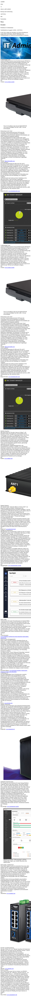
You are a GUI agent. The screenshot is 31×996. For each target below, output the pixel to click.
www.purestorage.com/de (13, 806)
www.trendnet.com (10, 893)
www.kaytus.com (8, 703)
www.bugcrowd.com (11, 529)
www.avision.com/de (9, 81)
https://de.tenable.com (10, 161)
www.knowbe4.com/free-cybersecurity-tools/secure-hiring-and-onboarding (14, 671)
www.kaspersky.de (10, 729)
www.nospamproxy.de (12, 994)
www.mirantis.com (9, 968)
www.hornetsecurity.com (14, 191)
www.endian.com (8, 458)
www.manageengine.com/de (14, 565)
